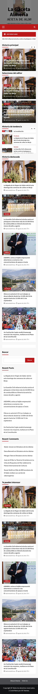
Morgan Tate (8, 456)
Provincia (7, 58)
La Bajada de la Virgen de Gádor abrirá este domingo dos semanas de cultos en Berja (19, 63)
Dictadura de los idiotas (24, 447)
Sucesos (7, 104)
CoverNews (14, 690)
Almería (7, 327)
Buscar (5, 352)
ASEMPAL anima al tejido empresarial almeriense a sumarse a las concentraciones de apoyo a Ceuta (17, 260)
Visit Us (25, 681)
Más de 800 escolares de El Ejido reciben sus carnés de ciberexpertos (18, 473)
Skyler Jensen (9, 447)
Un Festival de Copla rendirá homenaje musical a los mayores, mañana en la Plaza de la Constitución (19, 334)
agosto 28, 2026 (22, 265)
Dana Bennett (9, 451)
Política (16, 152)
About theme (15, 681)
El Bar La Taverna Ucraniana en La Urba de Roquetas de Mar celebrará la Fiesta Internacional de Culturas (19, 463)
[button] (4, 26)
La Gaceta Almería (19, 12)
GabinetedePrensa (10, 68)
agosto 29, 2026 (22, 68)
